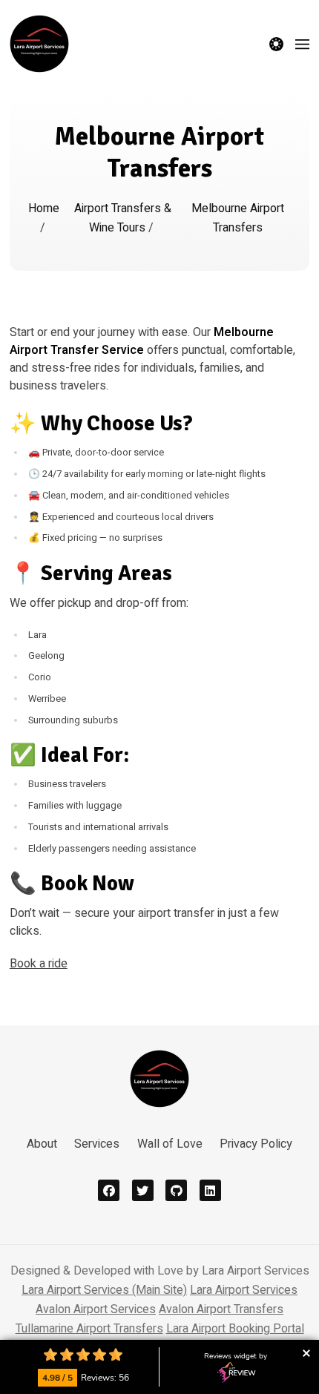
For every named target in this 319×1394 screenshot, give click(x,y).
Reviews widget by (235, 1356)
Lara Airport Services (243, 1290)
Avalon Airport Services (96, 1309)
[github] (176, 1190)
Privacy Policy (256, 1144)
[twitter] (143, 1190)
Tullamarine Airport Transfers (89, 1329)
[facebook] (108, 1190)
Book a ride (39, 964)
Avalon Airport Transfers (221, 1309)
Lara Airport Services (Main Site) (104, 1290)
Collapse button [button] (306, 1353)
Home (43, 208)
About (42, 1144)
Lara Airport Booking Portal (235, 1329)
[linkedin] (210, 1190)
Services (96, 1144)
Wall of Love (170, 1144)
